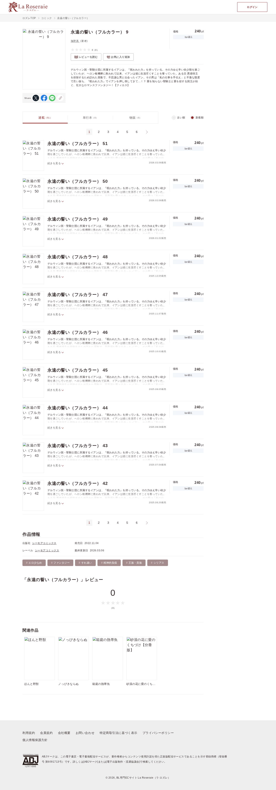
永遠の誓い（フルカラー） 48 (77, 256)
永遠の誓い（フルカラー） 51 (77, 143)
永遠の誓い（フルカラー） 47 (77, 294)
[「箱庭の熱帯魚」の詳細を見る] (107, 658)
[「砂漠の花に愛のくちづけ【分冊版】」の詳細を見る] (141, 658)
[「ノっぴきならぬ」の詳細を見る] (73, 658)
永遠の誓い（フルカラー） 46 (77, 332)
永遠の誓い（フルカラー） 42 (77, 483)
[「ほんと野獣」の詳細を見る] (39, 658)
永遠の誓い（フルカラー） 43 (77, 445)
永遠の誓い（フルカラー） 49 (77, 219)
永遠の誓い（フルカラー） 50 (77, 181)
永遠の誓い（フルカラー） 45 (77, 370)
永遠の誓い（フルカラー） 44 (77, 407)
